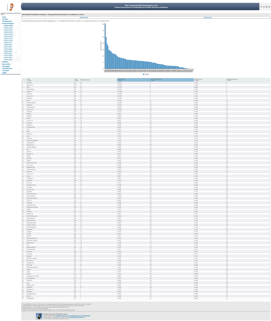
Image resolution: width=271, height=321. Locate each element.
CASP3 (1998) (8, 55)
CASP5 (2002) (8, 51)
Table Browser (208, 17)
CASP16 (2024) (8, 27)
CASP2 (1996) (8, 57)
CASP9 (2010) (8, 42)
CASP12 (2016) (8, 36)
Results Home (84, 17)
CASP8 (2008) (8, 44)
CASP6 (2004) (8, 49)
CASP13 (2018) (8, 34)
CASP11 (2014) (8, 38)
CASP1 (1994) (8, 59)
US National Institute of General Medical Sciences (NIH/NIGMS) (72, 315)
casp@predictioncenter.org (76, 317)
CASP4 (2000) (8, 53)
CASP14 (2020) (8, 32)
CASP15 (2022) (8, 30)
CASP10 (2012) (8, 40)
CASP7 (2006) (8, 47)
